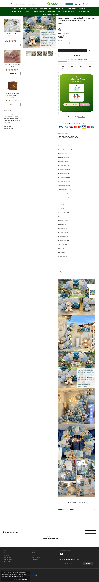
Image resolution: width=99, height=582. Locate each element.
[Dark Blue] (9, 41)
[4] (15, 69)
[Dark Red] (12, 41)
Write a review (91, 532)
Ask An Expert (81, 116)
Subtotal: (60, 46)
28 (18, 69)
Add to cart (12, 45)
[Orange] (15, 41)
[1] (6, 69)
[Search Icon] (80, 4)
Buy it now (76, 55)
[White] (6, 41)
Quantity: (60, 40)
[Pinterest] (61, 554)
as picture (61, 36)
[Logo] (52, 3)
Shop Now (84, 104)
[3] (12, 69)
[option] (39, 31)
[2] (9, 69)
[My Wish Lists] (83, 4)
